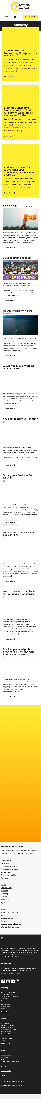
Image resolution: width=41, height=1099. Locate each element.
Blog (2, 1059)
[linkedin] (17, 981)
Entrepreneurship (8, 875)
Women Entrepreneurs (11, 927)
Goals (3, 885)
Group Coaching (6, 994)
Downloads (4, 1057)
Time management (9, 912)
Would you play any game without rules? (18, 367)
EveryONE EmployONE (11, 924)
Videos (4, 915)
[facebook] (3, 981)
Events (3, 1040)
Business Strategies (9, 869)
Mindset (4, 890)
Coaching (5, 872)
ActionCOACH (5, 1023)
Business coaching (9, 866)
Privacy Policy (18, 1086)
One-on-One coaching (8, 992)
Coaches (5, 921)
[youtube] (13, 981)
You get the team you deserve (20, 418)
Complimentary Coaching (9, 996)
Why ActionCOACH (7, 1027)
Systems (5, 902)
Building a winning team (17, 257)
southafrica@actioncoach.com (11, 974)
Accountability (7, 860)
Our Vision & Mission (7, 1034)
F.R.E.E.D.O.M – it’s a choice (18, 206)
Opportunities (6, 1071)
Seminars (4, 1001)
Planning (4, 893)
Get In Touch (5, 1044)
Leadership (6, 888)
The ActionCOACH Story (8, 1025)
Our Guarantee (6, 1032)
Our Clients (4, 1036)
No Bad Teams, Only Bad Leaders (17, 312)
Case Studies (7, 918)
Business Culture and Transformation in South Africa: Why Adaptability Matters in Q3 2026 (18, 111)
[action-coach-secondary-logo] (10, 938)
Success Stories (6, 1004)
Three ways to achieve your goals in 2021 (19, 534)
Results (4, 896)
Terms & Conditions (7, 1086)
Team (3, 909)
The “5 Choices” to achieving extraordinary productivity (19, 593)
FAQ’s (3, 1008)
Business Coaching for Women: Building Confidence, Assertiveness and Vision (19, 171)
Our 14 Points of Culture (8, 1030)
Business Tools (6, 1055)
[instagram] (8, 981)
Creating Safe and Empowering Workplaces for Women (20, 53)
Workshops (4, 999)
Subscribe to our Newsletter (10, 1061)
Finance (4, 878)
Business (5, 863)
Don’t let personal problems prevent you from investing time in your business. (19, 652)
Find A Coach (5, 1012)
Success (5, 899)
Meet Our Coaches (7, 1038)
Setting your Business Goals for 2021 (19, 476)
